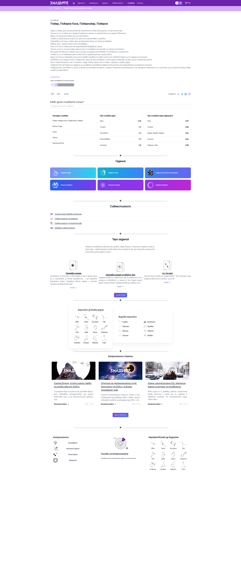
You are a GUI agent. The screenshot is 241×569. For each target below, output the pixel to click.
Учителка (103, 145)
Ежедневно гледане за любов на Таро (120, 275)
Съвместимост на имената (66, 218)
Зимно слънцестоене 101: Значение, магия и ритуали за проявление (167, 385)
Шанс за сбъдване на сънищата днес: (62, 83)
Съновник (54, 20)
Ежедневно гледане (73, 273)
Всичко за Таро (120, 295)
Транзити (73, 460)
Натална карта (72, 448)
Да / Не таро (167, 273)
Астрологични (61, 437)
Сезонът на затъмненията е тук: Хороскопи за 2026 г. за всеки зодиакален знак (119, 386)
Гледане (72, 287)
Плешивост (104, 133)
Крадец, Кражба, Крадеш (155, 133)
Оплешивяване (105, 139)
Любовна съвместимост (65, 228)
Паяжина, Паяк (152, 145)
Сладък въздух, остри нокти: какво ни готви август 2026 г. (73, 385)
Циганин (150, 139)
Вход (189, 3)
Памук (54, 132)
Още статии (119, 415)
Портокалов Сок (58, 143)
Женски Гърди (57, 126)
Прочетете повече (60, 404)
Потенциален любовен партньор (68, 214)
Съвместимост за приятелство (68, 223)
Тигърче (103, 127)
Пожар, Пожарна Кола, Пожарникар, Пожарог (67, 121)
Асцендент (72, 443)
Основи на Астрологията (114, 453)
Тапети (55, 138)
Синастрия (72, 454)
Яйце (101, 121)
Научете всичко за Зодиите (163, 437)
